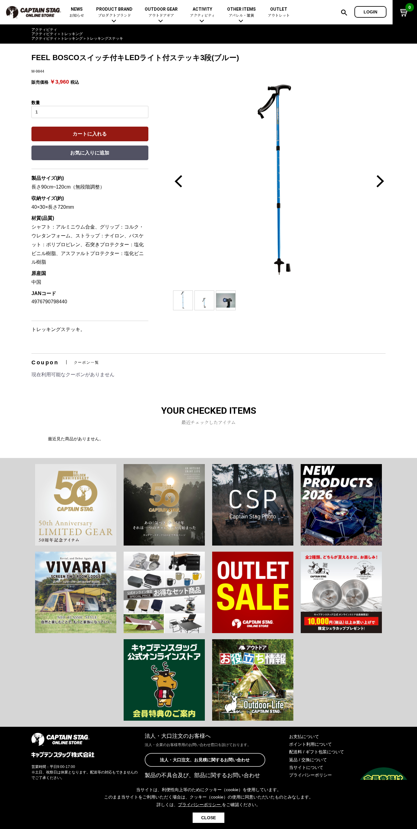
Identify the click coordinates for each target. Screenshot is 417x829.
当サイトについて (306, 767)
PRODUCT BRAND (114, 12)
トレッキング (72, 34)
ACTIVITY (202, 12)
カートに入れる (90, 133)
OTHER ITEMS (241, 12)
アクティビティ (44, 29)
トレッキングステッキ (104, 38)
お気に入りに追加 (89, 152)
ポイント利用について (310, 744)
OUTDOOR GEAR (161, 12)
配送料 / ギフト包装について (316, 751)
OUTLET (279, 12)
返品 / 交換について (308, 759)
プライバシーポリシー (310, 775)
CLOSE (208, 817)
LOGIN (370, 11)
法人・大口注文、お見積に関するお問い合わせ (205, 759)
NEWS (76, 12)
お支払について (304, 736)
